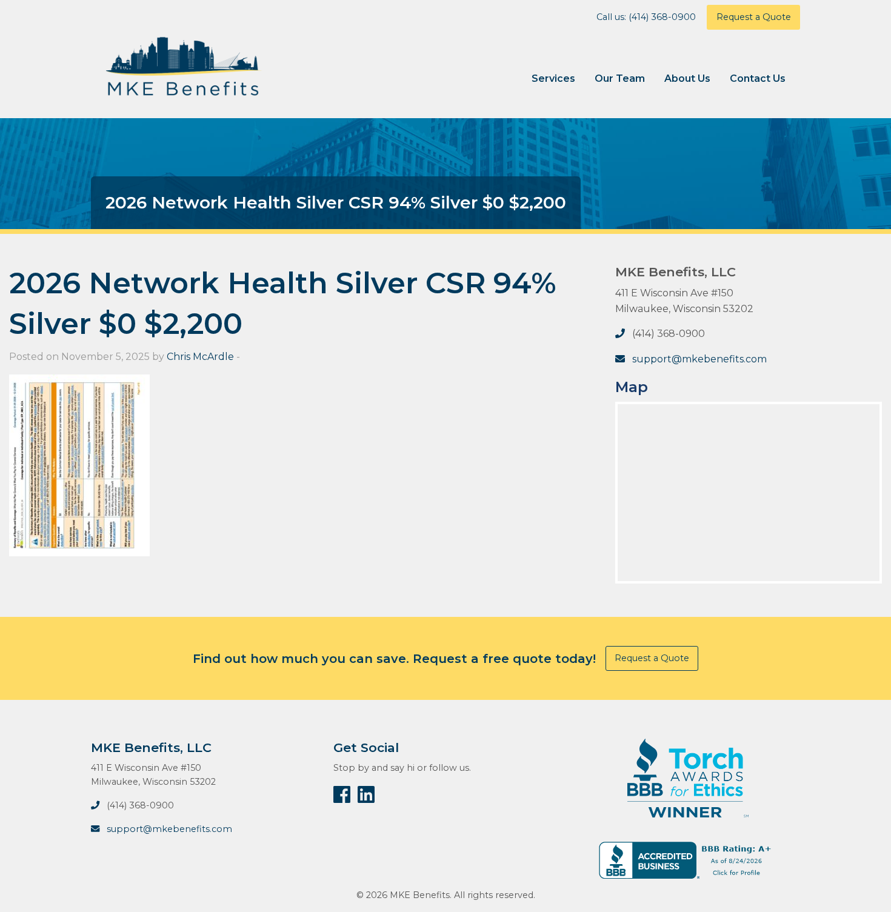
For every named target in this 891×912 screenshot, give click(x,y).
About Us (687, 78)
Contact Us (758, 78)
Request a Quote (753, 17)
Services (553, 78)
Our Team (620, 78)
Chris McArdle (200, 356)
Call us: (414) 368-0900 (646, 17)
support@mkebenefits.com (699, 359)
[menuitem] (553, 78)
